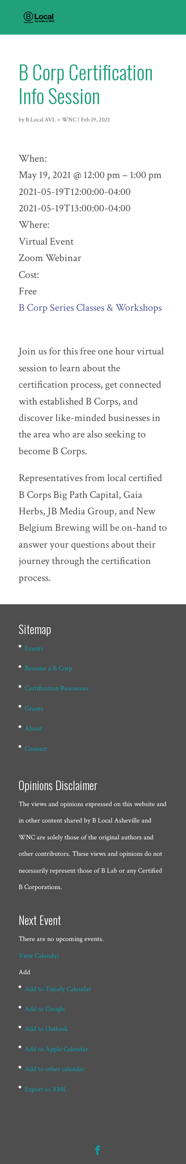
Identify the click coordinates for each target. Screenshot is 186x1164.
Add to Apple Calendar (56, 1049)
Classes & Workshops (119, 307)
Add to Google (45, 1009)
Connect (36, 748)
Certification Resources (56, 688)
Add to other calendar (55, 1069)
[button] (24, 972)
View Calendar (39, 955)
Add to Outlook (46, 1028)
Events (34, 648)
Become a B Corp (48, 668)
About (33, 728)
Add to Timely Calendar (58, 989)
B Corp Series (46, 307)
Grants (34, 708)
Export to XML (46, 1089)
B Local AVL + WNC (51, 120)
